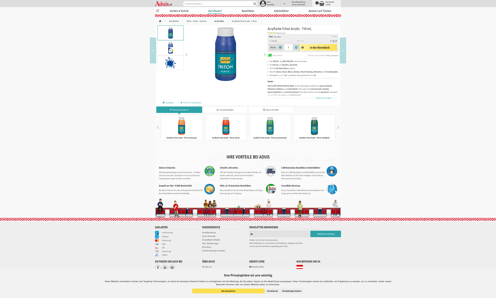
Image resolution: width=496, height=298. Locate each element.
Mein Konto (206, 247)
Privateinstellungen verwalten (213, 250)
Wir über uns (207, 266)
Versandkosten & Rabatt (211, 239)
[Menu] (157, 10)
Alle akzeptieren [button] (228, 291)
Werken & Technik (179, 10)
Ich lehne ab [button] (272, 291)
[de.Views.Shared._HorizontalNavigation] (160, 21)
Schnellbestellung (298, 2)
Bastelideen (248, 10)
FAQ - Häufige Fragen (210, 243)
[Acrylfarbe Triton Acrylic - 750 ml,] (225, 54)
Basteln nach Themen (320, 10)
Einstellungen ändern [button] (291, 291)
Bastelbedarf (215, 10)
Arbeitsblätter (281, 10)
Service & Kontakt (298, 4)
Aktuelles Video (258, 266)
